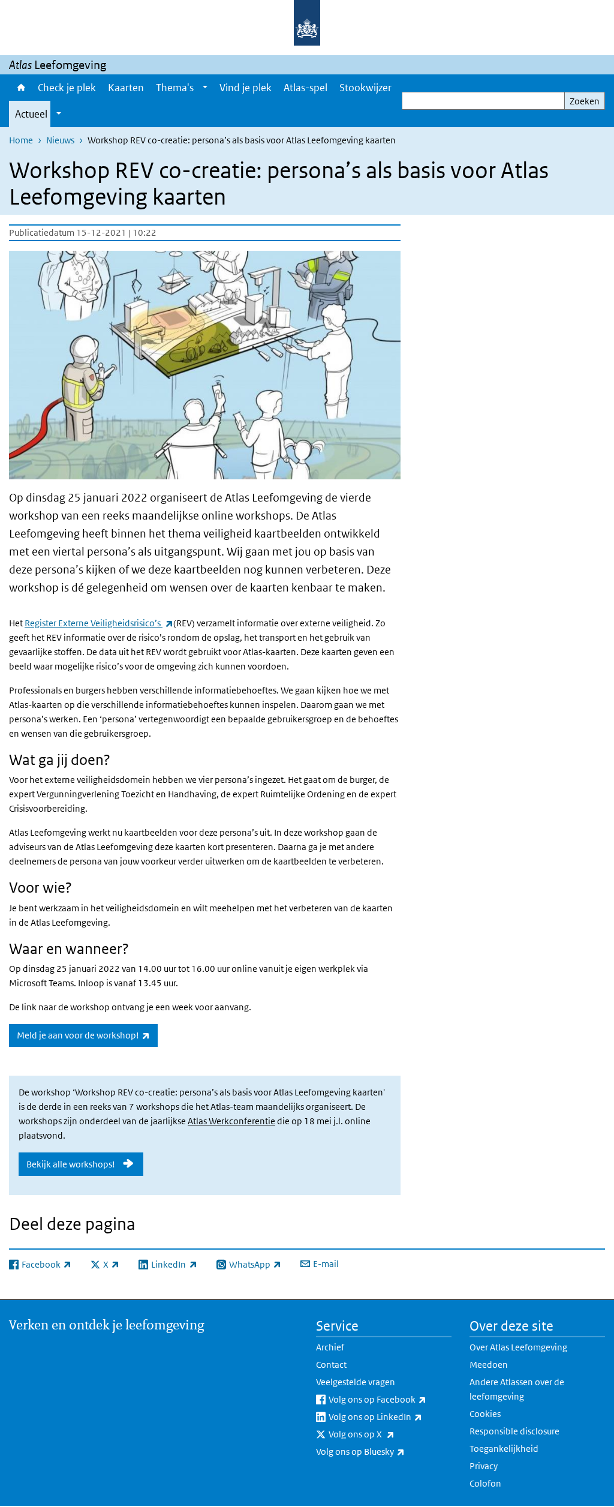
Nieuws (60, 140)
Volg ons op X (388, 1434)
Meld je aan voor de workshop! (87, 1035)
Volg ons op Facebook (390, 1399)
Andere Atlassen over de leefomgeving (516, 1389)
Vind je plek (245, 87)
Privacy (483, 1466)
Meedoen (488, 1364)
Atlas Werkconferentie (231, 1121)
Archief (330, 1347)
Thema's (175, 87)
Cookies (485, 1413)
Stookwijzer (365, 87)
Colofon (485, 1483)
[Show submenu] (205, 87)
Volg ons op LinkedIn (390, 1416)
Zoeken (585, 101)
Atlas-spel (305, 87)
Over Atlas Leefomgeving (518, 1347)
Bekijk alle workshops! (70, 1164)
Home (20, 87)
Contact (331, 1364)
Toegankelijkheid (503, 1448)
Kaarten (126, 87)
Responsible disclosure (514, 1431)
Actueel (31, 114)
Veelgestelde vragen (355, 1382)
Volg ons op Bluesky (384, 1451)
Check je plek (67, 87)
